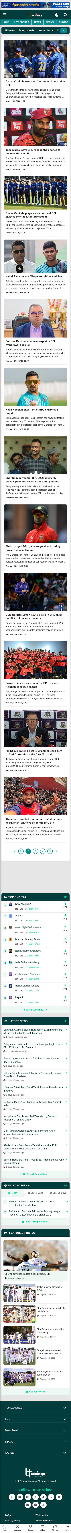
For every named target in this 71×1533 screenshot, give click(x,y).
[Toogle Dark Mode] (57, 15)
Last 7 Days (37, 1193)
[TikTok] (43, 1497)
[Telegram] (35, 1505)
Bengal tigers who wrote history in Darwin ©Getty (49, 1352)
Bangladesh (26, 30)
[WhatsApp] (51, 1497)
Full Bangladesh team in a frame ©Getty (50, 1373)
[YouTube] (20, 1497)
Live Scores (21, 22)
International (46, 30)
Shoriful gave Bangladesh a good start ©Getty (27, 1274)
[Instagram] (28, 1497)
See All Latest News (37, 1174)
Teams (50, 22)
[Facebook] (12, 1497)
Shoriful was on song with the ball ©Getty (51, 1310)
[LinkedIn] (28, 1505)
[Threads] (43, 1505)
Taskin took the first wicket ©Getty (49, 1289)
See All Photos (37, 1391)
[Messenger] (59, 1497)
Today (14, 1193)
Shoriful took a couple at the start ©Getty (50, 1331)
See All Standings (33, 1010)
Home (6, 22)
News (37, 22)
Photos (63, 22)
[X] (35, 1497)
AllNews (9, 30)
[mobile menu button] (4, 15)
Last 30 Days (59, 1193)
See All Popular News (37, 1221)
